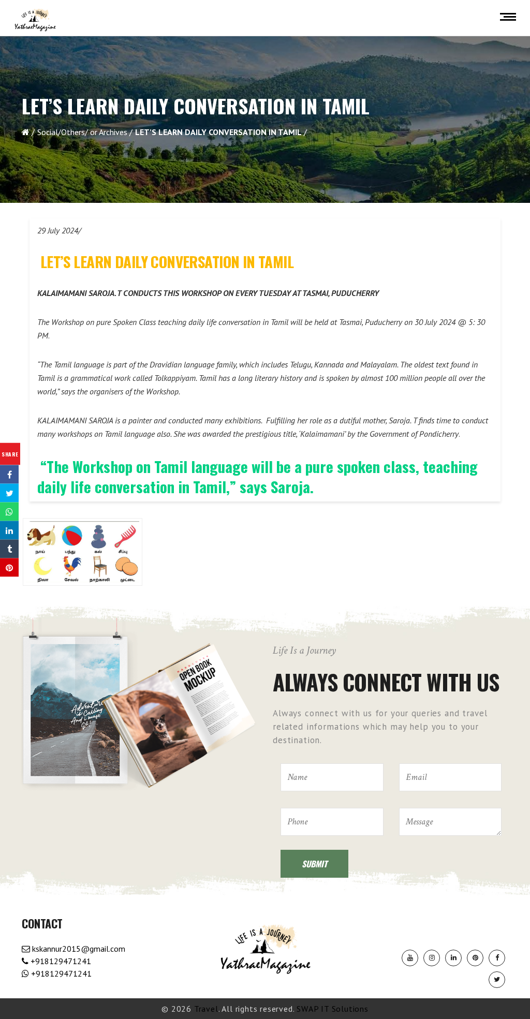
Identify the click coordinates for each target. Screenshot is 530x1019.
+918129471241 (59, 961)
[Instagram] (431, 958)
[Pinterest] (475, 958)
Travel (206, 1008)
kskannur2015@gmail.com (77, 948)
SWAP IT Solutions (333, 1008)
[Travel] (35, 20)
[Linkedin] (453, 958)
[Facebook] (497, 958)
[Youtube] (410, 958)
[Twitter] (497, 979)
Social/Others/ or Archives (82, 132)
